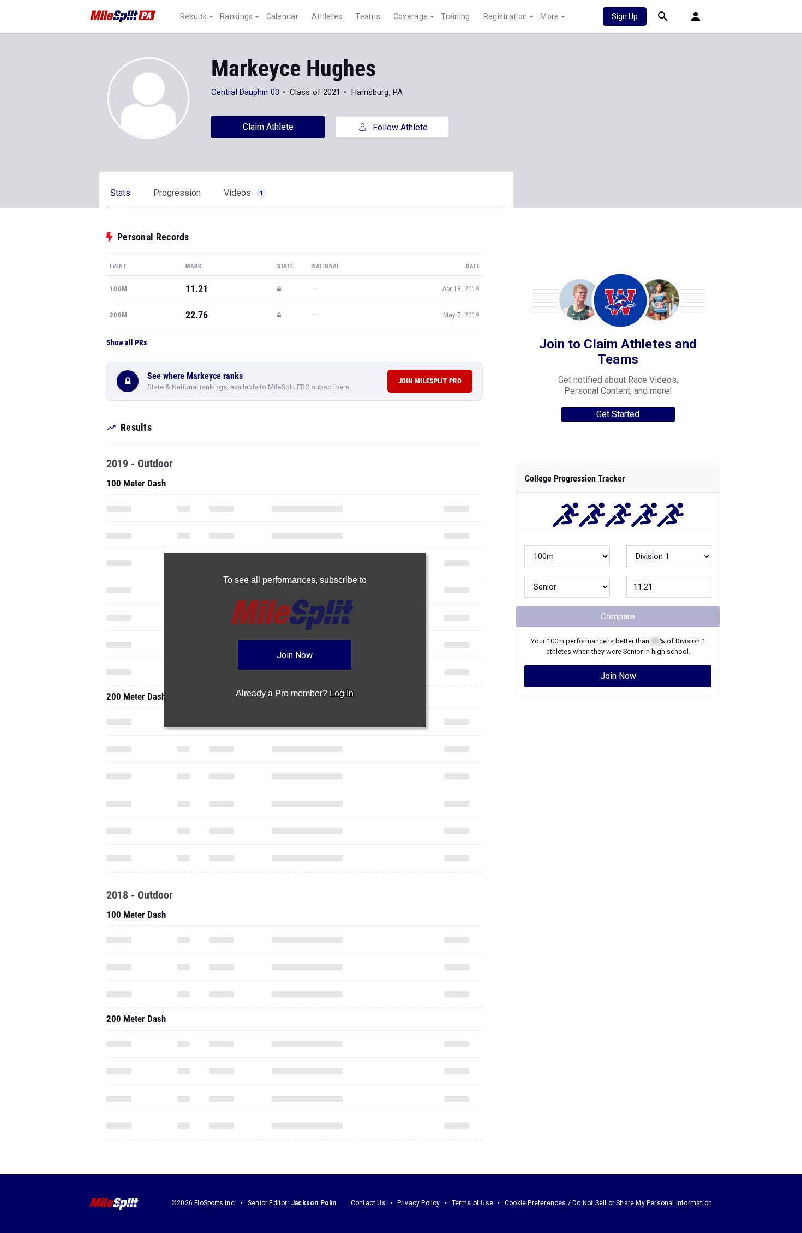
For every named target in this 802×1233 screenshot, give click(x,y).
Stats (120, 193)
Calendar (282, 16)
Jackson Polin (314, 1203)
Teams (367, 16)
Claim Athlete (268, 127)
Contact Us (368, 1203)
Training (455, 16)
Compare (618, 616)
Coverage (410, 16)
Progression (177, 193)
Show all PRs (126, 342)
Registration (505, 16)
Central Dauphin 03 (245, 92)
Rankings (236, 16)
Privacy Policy (418, 1203)
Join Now (618, 676)
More (549, 16)
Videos (243, 193)
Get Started (617, 414)
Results (193, 16)
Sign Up (625, 16)
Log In (342, 693)
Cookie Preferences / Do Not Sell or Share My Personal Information (608, 1203)
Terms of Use (472, 1203)
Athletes (327, 16)
